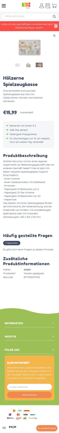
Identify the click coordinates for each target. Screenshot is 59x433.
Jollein (27, 270)
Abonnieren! (29, 395)
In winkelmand (47, 428)
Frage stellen (12, 243)
